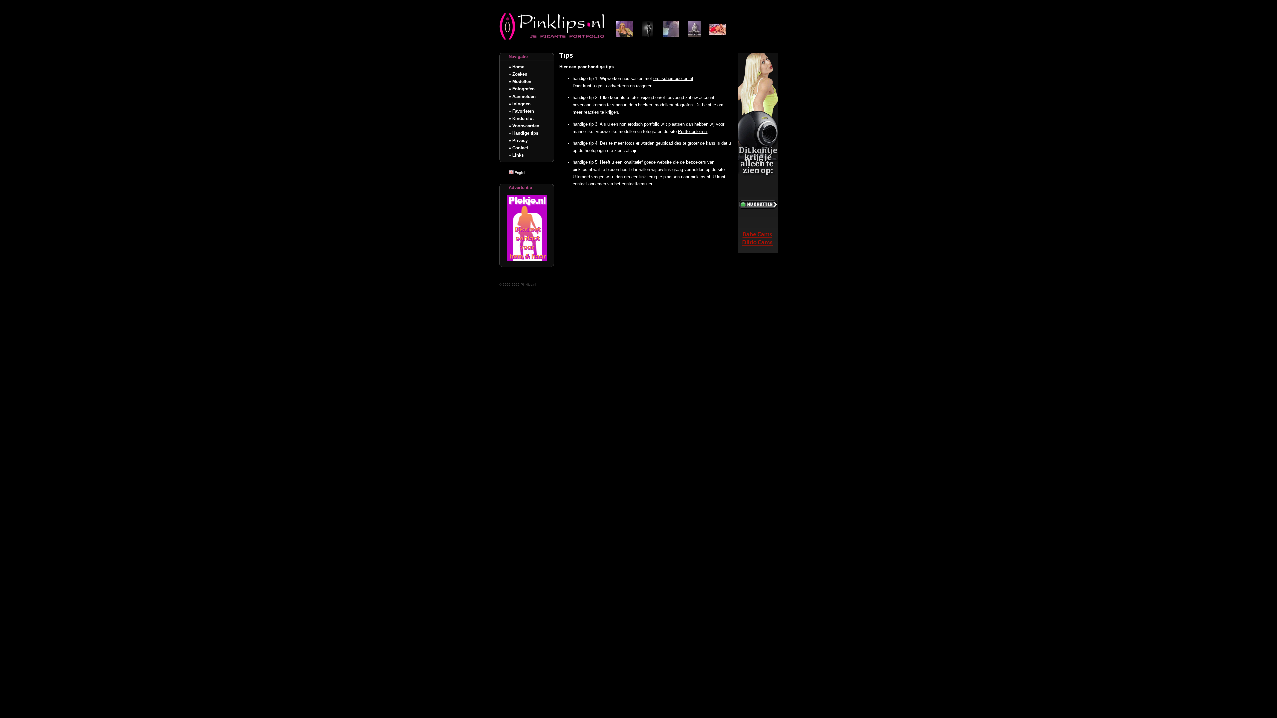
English (520, 173)
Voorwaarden (525, 125)
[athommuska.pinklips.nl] (717, 35)
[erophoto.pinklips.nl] (694, 35)
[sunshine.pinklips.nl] (671, 35)
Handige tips (525, 133)
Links (518, 155)
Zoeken (519, 74)
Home (518, 66)
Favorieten (523, 111)
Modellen (521, 81)
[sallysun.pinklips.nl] (647, 35)
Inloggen (521, 103)
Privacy (520, 140)
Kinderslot (523, 118)
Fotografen (523, 88)
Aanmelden (524, 96)
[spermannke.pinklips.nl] (624, 35)
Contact (520, 147)
